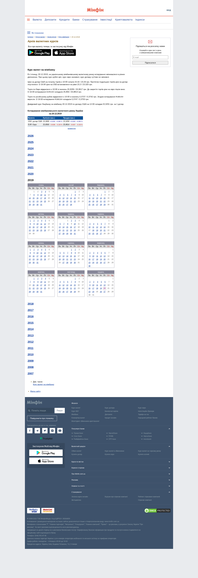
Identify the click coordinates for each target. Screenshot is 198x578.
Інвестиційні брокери (146, 411)
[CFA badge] (62, 511)
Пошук (60, 410)
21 (30, 201)
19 (63, 201)
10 (41, 195)
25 (45, 201)
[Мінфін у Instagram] (52, 430)
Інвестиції (106, 19)
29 (33, 205)
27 (67, 205)
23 (37, 201)
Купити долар (77, 454)
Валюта (37, 19)
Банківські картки (111, 411)
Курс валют (76, 408)
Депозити (50, 19)
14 (30, 198)
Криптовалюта (123, 19)
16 (37, 198)
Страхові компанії (145, 500)
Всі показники (38, 33)
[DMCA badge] (157, 511)
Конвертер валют (78, 418)
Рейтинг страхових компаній (149, 497)
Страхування (89, 19)
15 (33, 198)
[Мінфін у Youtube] (60, 430)
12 (63, 198)
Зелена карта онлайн (80, 497)
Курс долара (109, 408)
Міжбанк (75, 414)
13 (67, 198)
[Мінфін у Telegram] (37, 430)
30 (37, 205)
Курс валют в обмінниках (114, 451)
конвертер (72, 128)
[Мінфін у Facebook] (29, 430)
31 (41, 205)
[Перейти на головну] (99, 10)
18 (45, 198)
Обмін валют (76, 451)
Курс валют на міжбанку (43, 384)
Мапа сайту (35, 391)
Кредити (64, 19)
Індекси (140, 19)
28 (30, 205)
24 (41, 201)
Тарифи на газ (143, 414)
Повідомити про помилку (42, 418)
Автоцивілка (76, 500)
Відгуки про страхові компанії (116, 497)
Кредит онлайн (110, 418)
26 (63, 205)
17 (41, 198)
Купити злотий (143, 454)
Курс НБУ (75, 411)
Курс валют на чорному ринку (149, 451)
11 (45, 195)
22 (33, 201)
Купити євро (109, 454)
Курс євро (142, 408)
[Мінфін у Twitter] (45, 430)
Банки (75, 19)
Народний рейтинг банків (147, 418)
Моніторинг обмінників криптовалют (85, 421)
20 (67, 201)
